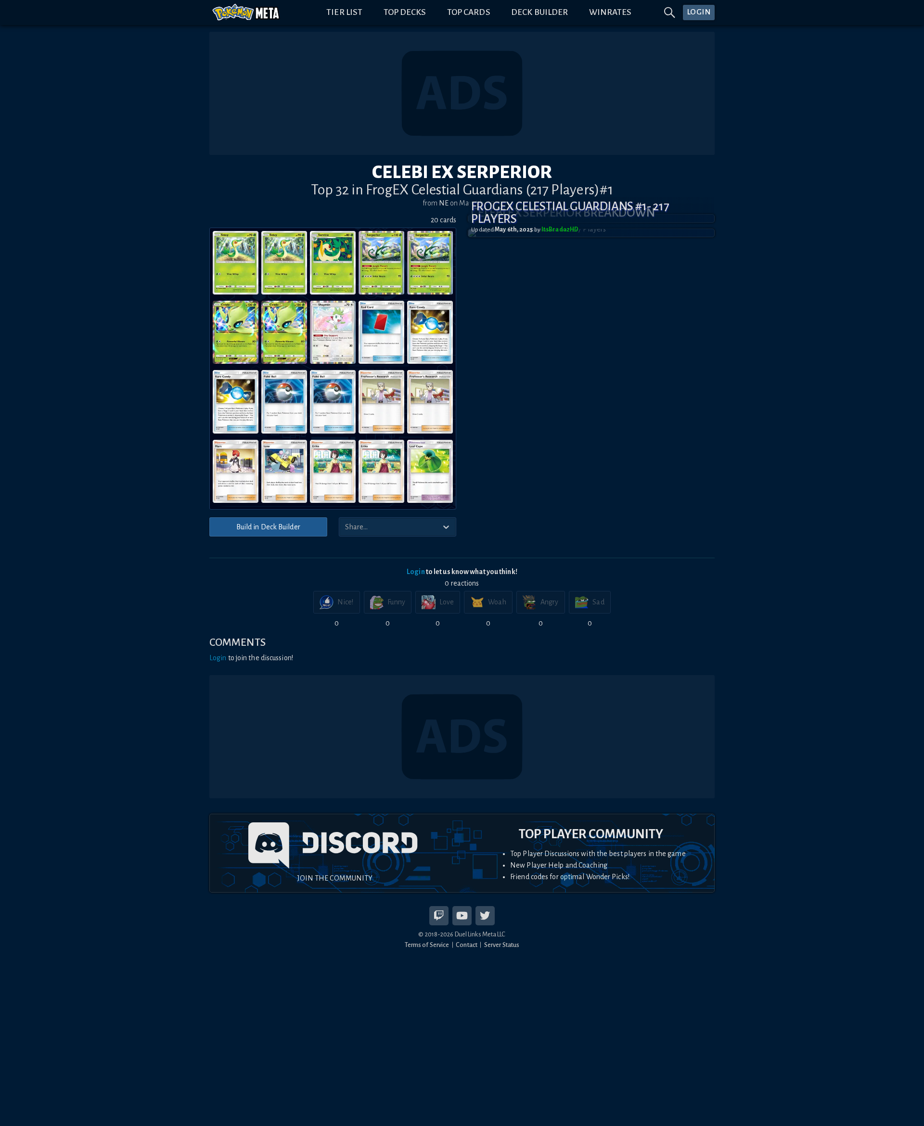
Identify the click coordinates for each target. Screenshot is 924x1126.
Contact (466, 944)
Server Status (501, 944)
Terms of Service (427, 944)
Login (416, 572)
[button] (591, 233)
